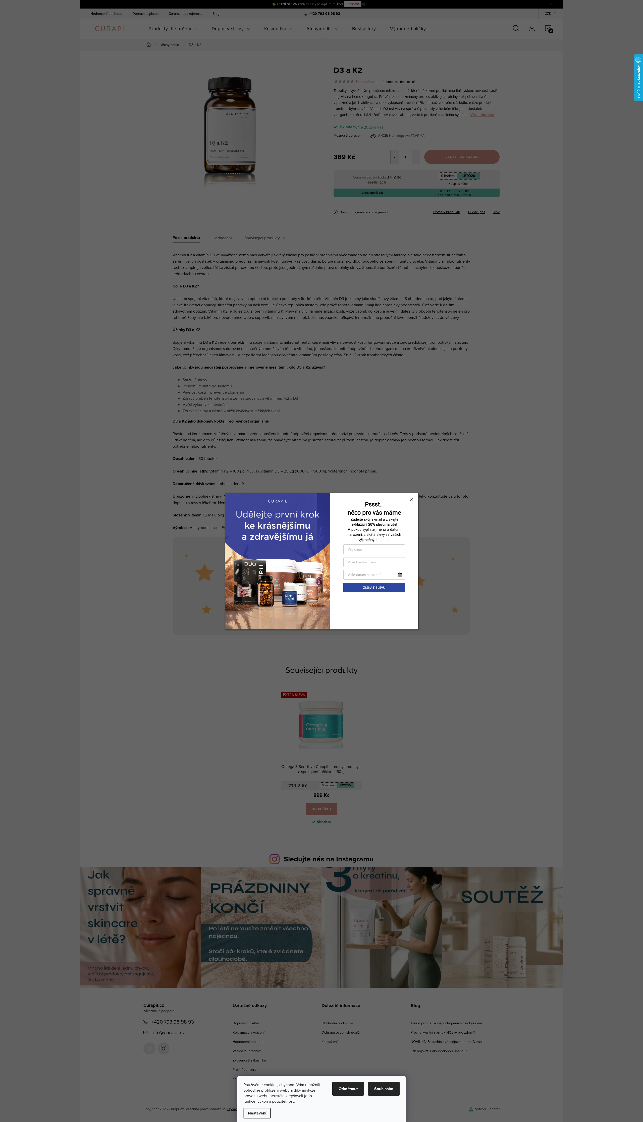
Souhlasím (383, 1089)
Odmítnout (348, 1089)
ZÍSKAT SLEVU (374, 587)
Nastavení (257, 1113)
